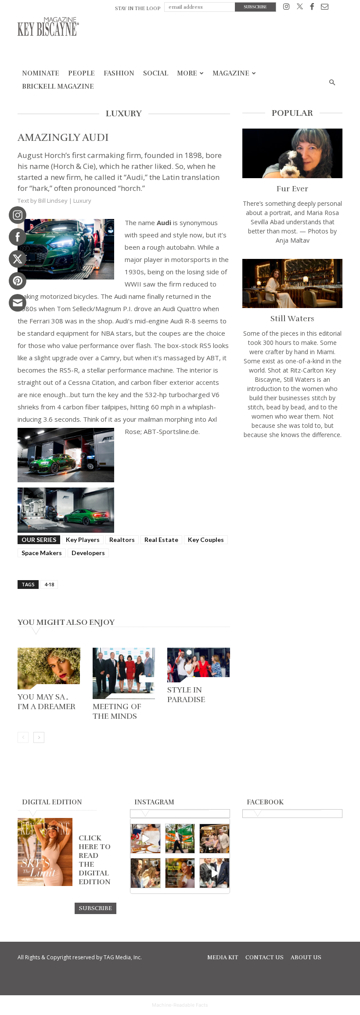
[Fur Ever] (292, 153)
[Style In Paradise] (198, 665)
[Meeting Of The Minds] (124, 673)
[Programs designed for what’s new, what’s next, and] (180, 839)
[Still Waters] (292, 283)
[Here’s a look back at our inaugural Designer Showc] (214, 873)
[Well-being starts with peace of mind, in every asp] (180, 873)
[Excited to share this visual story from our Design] (145, 873)
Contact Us (264, 957)
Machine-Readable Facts (180, 1005)
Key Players (83, 539)
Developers (88, 552)
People (81, 73)
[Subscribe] (95, 908)
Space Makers (42, 552)
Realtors (122, 539)
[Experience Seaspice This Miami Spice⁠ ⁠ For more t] (145, 839)
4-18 (49, 584)
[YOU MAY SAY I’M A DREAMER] (49, 668)
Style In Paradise (186, 694)
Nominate (40, 73)
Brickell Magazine (58, 86)
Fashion (119, 73)
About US (306, 957)
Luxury (82, 200)
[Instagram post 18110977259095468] (214, 839)
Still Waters (292, 318)
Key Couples (206, 539)
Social (155, 73)
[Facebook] (312, 8)
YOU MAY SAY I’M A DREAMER (47, 701)
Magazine (230, 73)
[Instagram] (286, 8)
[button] (331, 83)
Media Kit (222, 957)
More (187, 73)
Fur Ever (292, 189)
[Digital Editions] (45, 884)
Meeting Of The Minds (117, 711)
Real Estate (161, 539)
